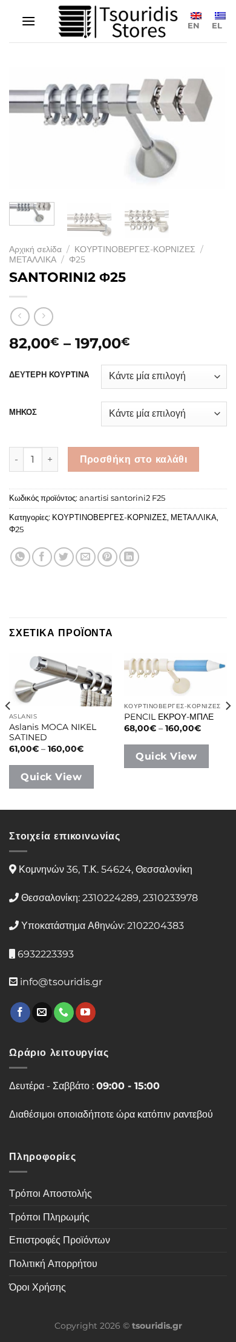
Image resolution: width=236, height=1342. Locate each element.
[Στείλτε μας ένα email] (42, 1012)
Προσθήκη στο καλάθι (134, 459)
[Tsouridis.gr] (118, 21)
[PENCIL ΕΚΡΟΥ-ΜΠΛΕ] (175, 674)
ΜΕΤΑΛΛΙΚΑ (32, 259)
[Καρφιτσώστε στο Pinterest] (107, 557)
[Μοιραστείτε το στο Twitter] (64, 557)
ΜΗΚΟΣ (23, 412)
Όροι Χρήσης (37, 1287)
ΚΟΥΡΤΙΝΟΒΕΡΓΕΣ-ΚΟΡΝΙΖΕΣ (134, 249)
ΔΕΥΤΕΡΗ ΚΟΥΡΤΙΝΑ (49, 375)
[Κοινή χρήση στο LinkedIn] (129, 557)
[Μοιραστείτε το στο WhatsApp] (20, 557)
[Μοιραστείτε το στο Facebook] (42, 557)
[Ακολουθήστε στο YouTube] (86, 1012)
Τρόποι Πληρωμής (49, 1217)
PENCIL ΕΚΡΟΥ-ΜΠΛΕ (169, 716)
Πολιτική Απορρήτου (53, 1263)
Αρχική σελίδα (35, 249)
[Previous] (28, 129)
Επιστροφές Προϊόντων (59, 1240)
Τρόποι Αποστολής (50, 1193)
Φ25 (77, 259)
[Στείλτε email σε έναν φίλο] (86, 557)
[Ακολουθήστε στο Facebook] (20, 1012)
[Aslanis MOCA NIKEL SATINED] (60, 679)
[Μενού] (28, 21)
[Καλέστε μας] (64, 1012)
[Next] (207, 129)
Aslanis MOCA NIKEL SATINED (52, 732)
